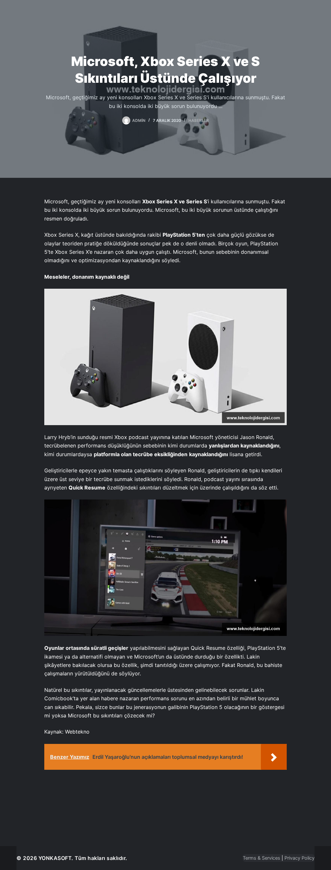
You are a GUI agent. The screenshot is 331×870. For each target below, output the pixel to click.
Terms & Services (261, 858)
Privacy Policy (299, 858)
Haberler (198, 120)
